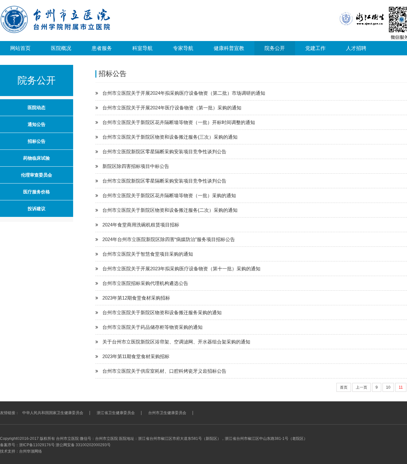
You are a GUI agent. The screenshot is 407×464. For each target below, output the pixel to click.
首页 (344, 387)
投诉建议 (36, 208)
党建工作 (315, 48)
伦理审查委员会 (36, 174)
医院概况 (61, 48)
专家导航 (183, 48)
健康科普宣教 (229, 48)
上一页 (361, 387)
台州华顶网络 (30, 451)
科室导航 (142, 48)
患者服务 (102, 48)
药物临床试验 (36, 158)
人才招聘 (356, 48)
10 (388, 387)
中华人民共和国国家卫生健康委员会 (52, 413)
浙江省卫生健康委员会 (116, 413)
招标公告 (36, 141)
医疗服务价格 (36, 191)
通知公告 (36, 124)
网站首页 (20, 48)
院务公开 (275, 48)
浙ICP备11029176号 (37, 445)
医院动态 (36, 107)
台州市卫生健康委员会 (167, 413)
